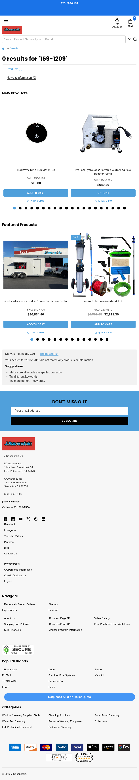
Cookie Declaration (15, 575)
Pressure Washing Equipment (65, 721)
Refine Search (49, 353)
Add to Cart (36, 193)
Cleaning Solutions (59, 715)
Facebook (10, 524)
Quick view (37, 201)
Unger (52, 669)
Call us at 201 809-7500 (16, 507)
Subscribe (69, 421)
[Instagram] (13, 519)
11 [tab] (72, 208)
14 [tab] (90, 208)
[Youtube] (20, 519)
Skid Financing (12, 629)
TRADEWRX (9, 681)
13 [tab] (84, 208)
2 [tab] (20, 208)
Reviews (53, 610)
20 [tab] (124, 208)
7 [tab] (49, 208)
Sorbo (98, 669)
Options (103, 193)
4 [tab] (32, 208)
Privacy (8, 563)
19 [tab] (118, 208)
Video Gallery (102, 618)
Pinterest (9, 541)
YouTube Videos (13, 535)
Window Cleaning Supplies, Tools (21, 715)
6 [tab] (43, 208)
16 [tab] (101, 208)
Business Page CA (59, 624)
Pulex (52, 687)
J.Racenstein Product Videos (18, 604)
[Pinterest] (36, 519)
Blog (6, 547)
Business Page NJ (59, 618)
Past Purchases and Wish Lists (112, 624)
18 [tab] (113, 208)
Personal (13, 569)
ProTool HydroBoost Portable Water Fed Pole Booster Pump (103, 171)
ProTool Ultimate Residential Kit (103, 301)
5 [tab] (37, 208)
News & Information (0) (21, 77)
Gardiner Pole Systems (62, 675)
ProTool (6, 675)
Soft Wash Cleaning (60, 727)
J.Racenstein (9, 669)
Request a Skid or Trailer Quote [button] (69, 696)
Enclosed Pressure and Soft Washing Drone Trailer (36, 301)
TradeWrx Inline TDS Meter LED (36, 170)
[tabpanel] (36, 152)
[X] (28, 519)
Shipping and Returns (16, 624)
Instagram (10, 530)
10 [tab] (66, 208)
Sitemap (53, 604)
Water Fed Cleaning (13, 721)
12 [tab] (78, 208)
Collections (101, 721)
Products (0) (14, 68)
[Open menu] (6, 22)
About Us (9, 618)
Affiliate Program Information (65, 629)
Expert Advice (10, 610)
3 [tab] (26, 208)
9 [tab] (61, 208)
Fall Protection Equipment (17, 727)
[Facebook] (5, 519)
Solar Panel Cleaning (107, 715)
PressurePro (56, 681)
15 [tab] (95, 208)
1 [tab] (14, 208)
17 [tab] (107, 208)
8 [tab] (55, 208)
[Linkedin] (43, 519)
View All (99, 675)
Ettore (5, 687)
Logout (8, 581)
